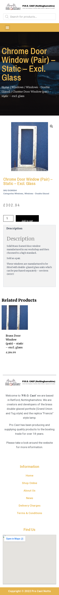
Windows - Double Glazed (36, 193)
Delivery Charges (29, 505)
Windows (18, 87)
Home (5, 87)
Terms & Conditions (29, 513)
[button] (7, 27)
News (29, 498)
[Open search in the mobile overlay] (29, 16)
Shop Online (29, 483)
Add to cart (27, 220)
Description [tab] (14, 228)
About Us (29, 490)
